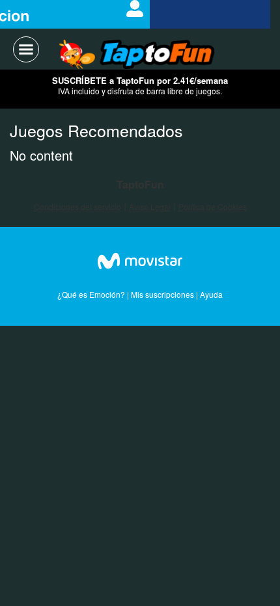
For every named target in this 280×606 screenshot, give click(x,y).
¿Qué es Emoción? (91, 294)
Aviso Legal (150, 206)
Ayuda (211, 294)
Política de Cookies (212, 206)
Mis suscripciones (162, 294)
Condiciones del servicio (77, 206)
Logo (137, 55)
